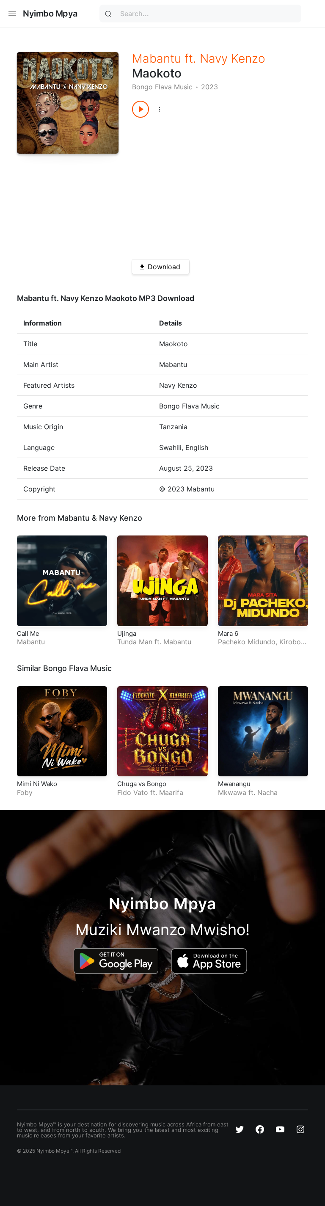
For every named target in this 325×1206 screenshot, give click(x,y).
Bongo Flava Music (162, 87)
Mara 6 (228, 633)
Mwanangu (234, 784)
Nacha (267, 792)
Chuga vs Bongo (141, 784)
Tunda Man (134, 641)
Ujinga (126, 633)
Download (164, 266)
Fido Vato (132, 792)
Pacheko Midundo (246, 641)
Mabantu (156, 58)
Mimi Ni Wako (37, 784)
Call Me (28, 633)
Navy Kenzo (232, 58)
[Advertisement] (211, 185)
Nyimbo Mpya (50, 13)
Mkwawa (232, 792)
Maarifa (171, 792)
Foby (25, 792)
